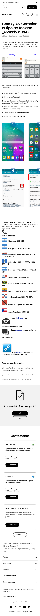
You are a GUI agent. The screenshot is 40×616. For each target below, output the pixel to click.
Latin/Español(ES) (8, 596)
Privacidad (11, 611)
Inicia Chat (12, 465)
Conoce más (12, 525)
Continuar (32, 7)
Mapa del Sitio (27, 611)
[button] (20, 557)
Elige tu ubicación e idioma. (11, 2)
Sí (20, 413)
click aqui (19, 318)
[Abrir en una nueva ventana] (11, 606)
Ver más (18, 534)
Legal (19, 611)
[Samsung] (6, 14)
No (20, 418)
